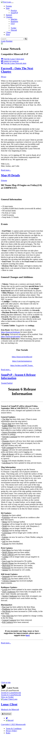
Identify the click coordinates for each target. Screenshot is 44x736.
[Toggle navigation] (12, 2)
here (28, 635)
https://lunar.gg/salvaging (10, 336)
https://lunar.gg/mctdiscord (22, 357)
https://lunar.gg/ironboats (10, 332)
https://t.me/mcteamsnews (22, 361)
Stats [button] (8, 8)
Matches (14, 19)
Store (8, 34)
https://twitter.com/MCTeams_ (22, 365)
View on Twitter (7, 697)
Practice (14, 10)
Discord (14, 30)
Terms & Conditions (14, 729)
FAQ (13, 24)
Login (3, 41)
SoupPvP (14, 13)
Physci (3, 77)
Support (9, 15)
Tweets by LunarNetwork (11, 693)
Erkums (4, 180)
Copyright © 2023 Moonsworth (13, 724)
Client (8, 32)
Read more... (6, 170)
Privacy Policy (11, 731)
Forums (9, 6)
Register (9, 41)
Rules (8, 733)
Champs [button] (9, 17)
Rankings (14, 21)
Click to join (6, 682)
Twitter (13, 28)
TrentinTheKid (6, 383)
